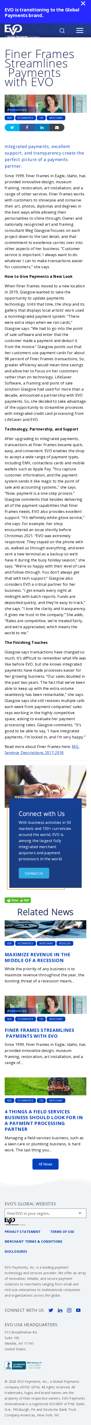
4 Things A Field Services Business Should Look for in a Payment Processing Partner (44, 1120)
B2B (9, 118)
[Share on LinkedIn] (42, 127)
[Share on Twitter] (12, 127)
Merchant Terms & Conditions (34, 1241)
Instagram (69, 1310)
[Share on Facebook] (27, 127)
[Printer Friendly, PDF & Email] (18, 899)
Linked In (60, 1310)
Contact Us (34, 873)
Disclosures (16, 1251)
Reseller (65, 943)
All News (45, 1164)
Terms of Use (62, 1231)
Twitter (50, 1310)
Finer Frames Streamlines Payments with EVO (39, 1033)
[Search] (62, 30)
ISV (41, 118)
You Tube (78, 1310)
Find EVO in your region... (29, 1213)
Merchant (56, 118)
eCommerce (26, 118)
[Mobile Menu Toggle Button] (79, 30)
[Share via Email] (56, 127)
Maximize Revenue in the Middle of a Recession (37, 957)
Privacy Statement (23, 1231)
